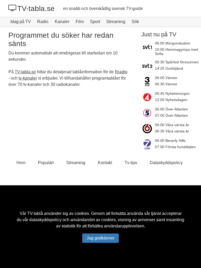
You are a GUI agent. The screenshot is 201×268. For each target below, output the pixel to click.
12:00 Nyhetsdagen (171, 100)
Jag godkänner (100, 238)
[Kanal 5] (148, 113)
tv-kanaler (28, 78)
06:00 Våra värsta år (172, 125)
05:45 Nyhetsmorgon (172, 93)
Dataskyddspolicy (166, 162)
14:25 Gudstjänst (169, 68)
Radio (42, 21)
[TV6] (148, 128)
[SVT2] (148, 65)
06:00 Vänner (166, 78)
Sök (135, 21)
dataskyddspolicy (45, 219)
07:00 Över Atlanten (171, 115)
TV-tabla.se (36, 8)
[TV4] (148, 97)
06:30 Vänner (166, 84)
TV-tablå (35, 213)
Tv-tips (131, 162)
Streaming (115, 21)
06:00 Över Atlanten (171, 109)
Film (80, 21)
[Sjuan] (148, 144)
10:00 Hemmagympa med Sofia (176, 51)
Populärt (46, 162)
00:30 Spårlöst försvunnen (177, 62)
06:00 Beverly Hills (170, 140)
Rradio (121, 72)
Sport (95, 21)
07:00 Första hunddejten (175, 147)
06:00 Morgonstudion (172, 43)
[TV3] (148, 81)
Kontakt (105, 162)
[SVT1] (148, 48)
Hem (20, 162)
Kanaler (62, 21)
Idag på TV (20, 21)
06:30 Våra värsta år (172, 131)
